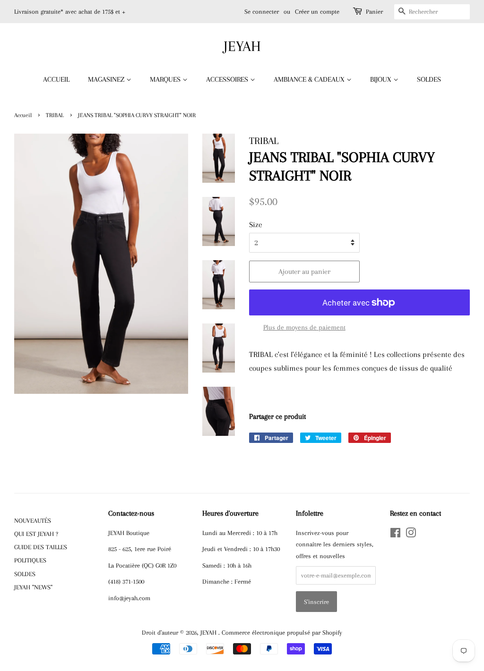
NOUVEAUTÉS (32, 520)
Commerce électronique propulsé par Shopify (282, 632)
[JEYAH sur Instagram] (411, 534)
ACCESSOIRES (228, 79)
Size (255, 224)
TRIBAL (55, 115)
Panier (374, 11)
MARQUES (166, 79)
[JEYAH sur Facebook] (395, 534)
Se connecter (261, 11)
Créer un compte (317, 11)
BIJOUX (381, 79)
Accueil (23, 115)
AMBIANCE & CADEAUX (310, 79)
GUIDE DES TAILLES (40, 547)
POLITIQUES (30, 560)
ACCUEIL (56, 79)
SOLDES (429, 79)
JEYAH (242, 46)
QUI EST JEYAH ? (36, 533)
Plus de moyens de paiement (304, 327)
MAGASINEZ (107, 79)
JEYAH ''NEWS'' (33, 587)
